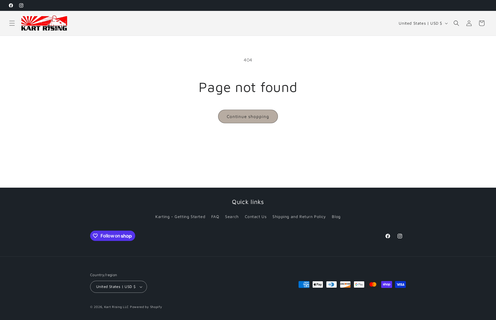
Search (232, 216)
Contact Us (256, 216)
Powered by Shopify (146, 307)
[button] (12, 23)
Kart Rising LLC (116, 307)
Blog (336, 216)
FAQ (215, 216)
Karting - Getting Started (180, 216)
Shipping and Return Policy (299, 216)
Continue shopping (248, 116)
